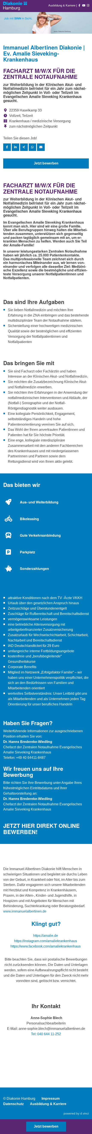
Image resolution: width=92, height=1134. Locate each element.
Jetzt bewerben (46, 163)
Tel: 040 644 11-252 (46, 1034)
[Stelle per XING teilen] (24, 147)
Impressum (51, 1098)
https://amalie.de (45, 935)
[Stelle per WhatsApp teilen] (32, 147)
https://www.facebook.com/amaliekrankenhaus (46, 946)
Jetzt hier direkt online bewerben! (41, 829)
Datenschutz (13, 1104)
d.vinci (84, 1113)
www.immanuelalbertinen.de (24, 911)
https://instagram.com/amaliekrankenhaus (46, 941)
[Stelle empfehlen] (41, 147)
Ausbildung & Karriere (62, 5)
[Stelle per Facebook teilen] (7, 147)
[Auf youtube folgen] (84, 5)
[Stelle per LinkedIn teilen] (15, 147)
